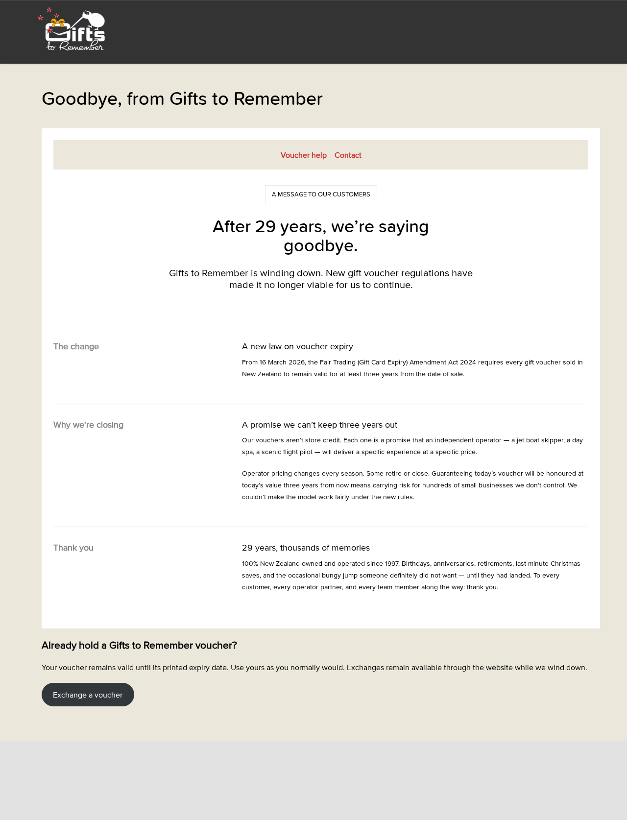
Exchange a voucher (87, 694)
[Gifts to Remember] (72, 28)
